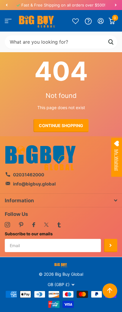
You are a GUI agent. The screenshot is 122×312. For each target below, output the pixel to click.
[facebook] (33, 224)
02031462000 (28, 175)
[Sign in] (101, 21)
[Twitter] (46, 225)
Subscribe (110, 245)
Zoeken (110, 42)
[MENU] (8, 21)
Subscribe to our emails (29, 233)
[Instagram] (7, 224)
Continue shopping (61, 125)
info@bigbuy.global (34, 184)
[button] (6, 5)
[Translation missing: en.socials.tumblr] (59, 224)
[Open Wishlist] (75, 21)
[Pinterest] (21, 224)
